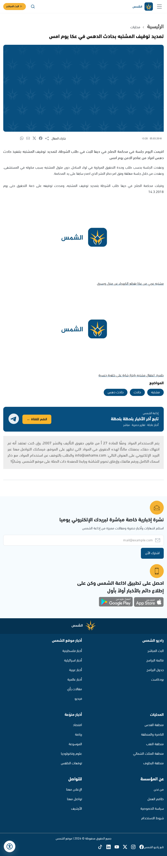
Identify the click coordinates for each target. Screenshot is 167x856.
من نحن (159, 789)
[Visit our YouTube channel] (119, 847)
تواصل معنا (74, 799)
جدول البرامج (155, 670)
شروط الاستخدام (152, 818)
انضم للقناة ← (37, 419)
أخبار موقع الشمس (67, 640)
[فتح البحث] (32, 6)
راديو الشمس (153, 640)
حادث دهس (116, 392)
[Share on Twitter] (36, 138)
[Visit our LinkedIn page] (110, 847)
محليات (135, 27)
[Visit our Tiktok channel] (102, 847)
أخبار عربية (75, 670)
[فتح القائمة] (159, 6)
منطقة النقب (155, 744)
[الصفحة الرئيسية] (142, 6)
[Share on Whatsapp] (23, 138)
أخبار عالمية (74, 679)
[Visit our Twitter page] (127, 847)
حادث (137, 392)
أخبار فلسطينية (72, 650)
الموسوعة (75, 744)
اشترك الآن (152, 553)
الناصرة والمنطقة (152, 734)
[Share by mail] (29, 138)
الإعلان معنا (74, 789)
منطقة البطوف (153, 763)
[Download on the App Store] (149, 602)
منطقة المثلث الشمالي (148, 753)
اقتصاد (77, 725)
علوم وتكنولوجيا (71, 753)
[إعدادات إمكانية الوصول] (9, 846)
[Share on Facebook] (42, 138)
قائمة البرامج (155, 660)
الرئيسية (155, 27)
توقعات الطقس (71, 763)
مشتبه (155, 392)
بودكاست (157, 679)
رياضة (78, 734)
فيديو (78, 698)
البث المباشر (12, 6)
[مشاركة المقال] (48, 139)
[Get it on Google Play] (116, 602)
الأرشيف (76, 808)
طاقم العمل (155, 799)
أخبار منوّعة (73, 715)
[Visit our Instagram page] (135, 847)
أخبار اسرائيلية (73, 660)
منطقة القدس (154, 725)
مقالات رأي (74, 689)
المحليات (157, 715)
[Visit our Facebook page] (141, 847)
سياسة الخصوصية (152, 808)
